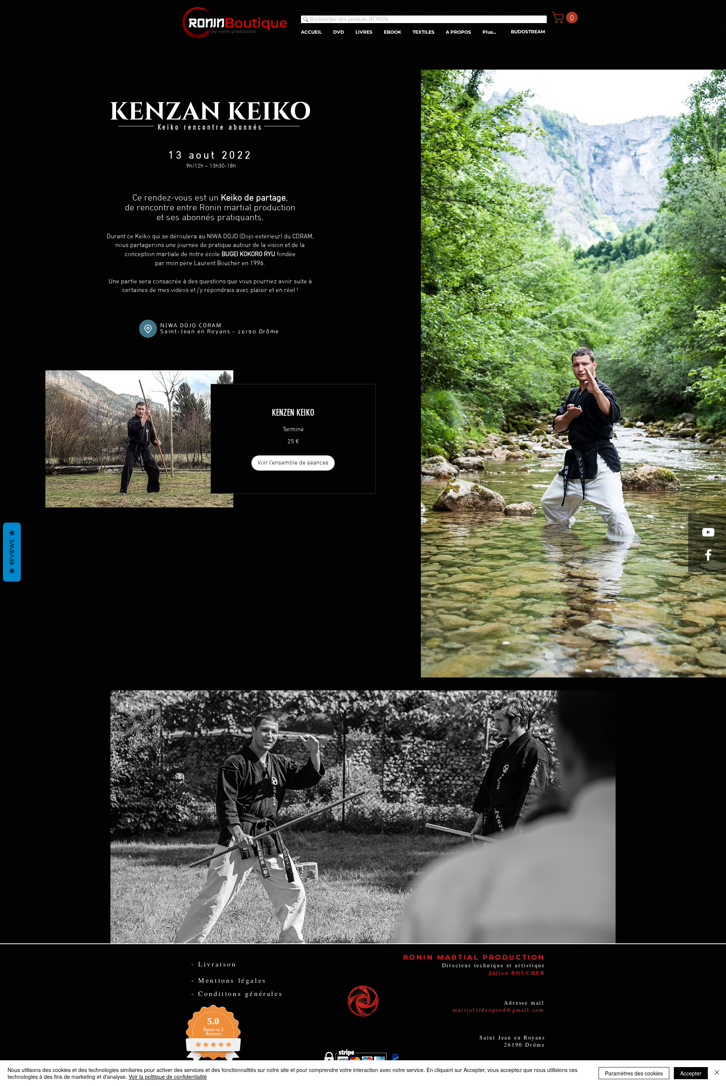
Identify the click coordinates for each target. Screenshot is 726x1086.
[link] (293, 413)
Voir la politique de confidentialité (168, 1076)
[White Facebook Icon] (708, 554)
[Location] (148, 329)
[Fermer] (716, 1073)
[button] (566, 17)
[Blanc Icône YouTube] (708, 532)
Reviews (12, 552)
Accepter (690, 1073)
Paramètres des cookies (634, 1073)
